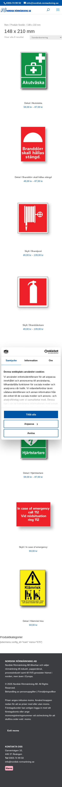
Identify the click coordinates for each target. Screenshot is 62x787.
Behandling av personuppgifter (20, 691)
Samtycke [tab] (11, 360)
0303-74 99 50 (13, 3)
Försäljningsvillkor (47, 691)
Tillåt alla (31, 414)
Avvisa (31, 433)
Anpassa (29, 424)
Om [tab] (51, 360)
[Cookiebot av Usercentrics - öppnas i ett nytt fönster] (44, 352)
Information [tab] (31, 360)
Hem (6, 25)
